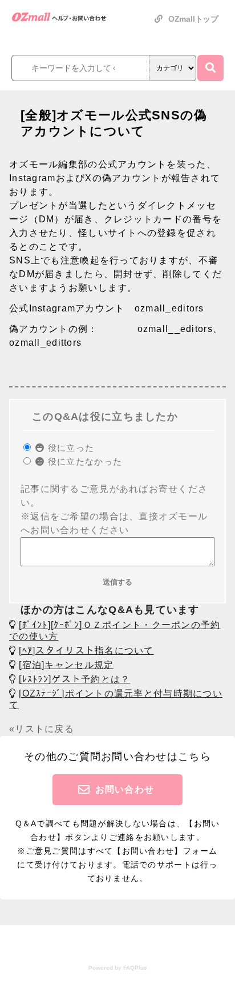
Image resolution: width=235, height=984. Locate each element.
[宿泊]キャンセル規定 (66, 665)
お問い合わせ (125, 789)
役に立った (69, 448)
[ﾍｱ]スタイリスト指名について (86, 650)
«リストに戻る (41, 729)
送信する (117, 582)
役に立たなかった (83, 461)
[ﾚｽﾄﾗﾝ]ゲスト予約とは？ (74, 679)
